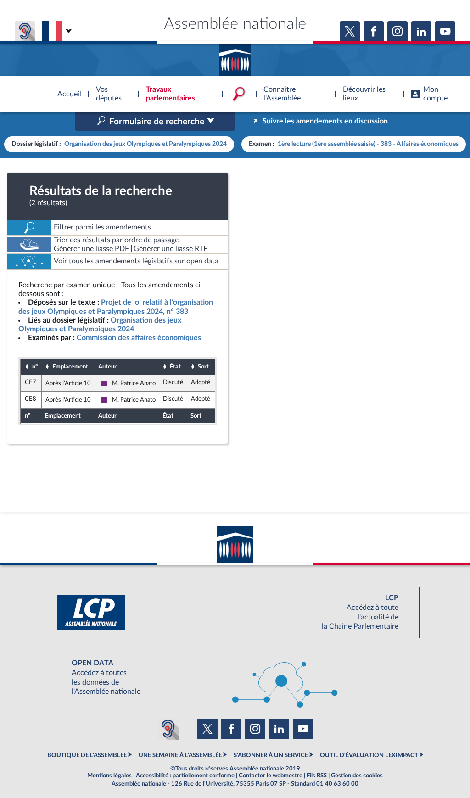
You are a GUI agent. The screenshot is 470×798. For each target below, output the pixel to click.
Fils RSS (317, 775)
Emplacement (70, 366)
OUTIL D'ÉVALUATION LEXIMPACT (369, 755)
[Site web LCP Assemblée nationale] (235, 612)
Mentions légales (109, 775)
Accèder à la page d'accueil (235, 56)
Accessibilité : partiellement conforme (185, 775)
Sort (203, 366)
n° (35, 366)
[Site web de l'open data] (235, 677)
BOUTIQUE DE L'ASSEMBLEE (87, 755)
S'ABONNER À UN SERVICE (271, 755)
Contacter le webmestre (270, 775)
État (175, 366)
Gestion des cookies (357, 775)
